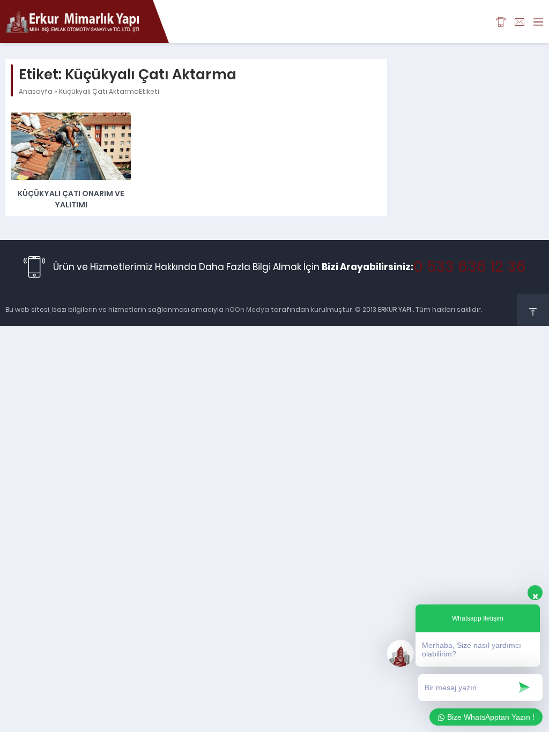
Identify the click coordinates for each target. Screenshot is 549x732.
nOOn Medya (246, 309)
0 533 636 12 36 (469, 266)
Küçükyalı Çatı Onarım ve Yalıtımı (71, 199)
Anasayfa (36, 91)
